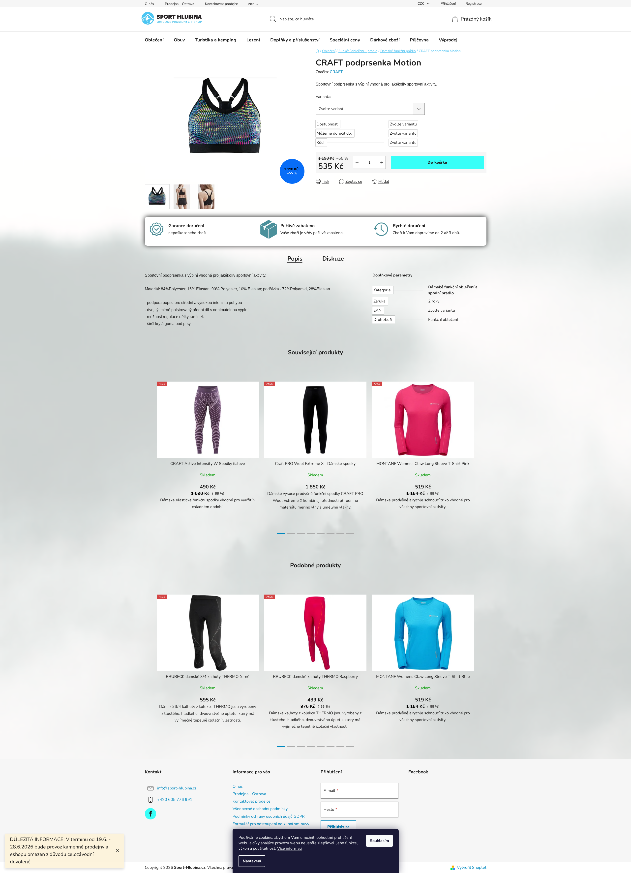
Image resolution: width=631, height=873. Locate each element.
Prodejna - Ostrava (179, 3)
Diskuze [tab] (333, 259)
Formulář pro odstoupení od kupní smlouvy (271, 824)
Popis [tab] (294, 259)
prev (149, 456)
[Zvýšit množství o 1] (382, 162)
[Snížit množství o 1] (357, 162)
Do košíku (437, 162)
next (482, 456)
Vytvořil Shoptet (471, 867)
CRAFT (336, 72)
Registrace (473, 3)
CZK (421, 3)
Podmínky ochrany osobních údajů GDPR (269, 816)
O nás (149, 3)
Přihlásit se (338, 827)
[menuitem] (154, 39)
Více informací (289, 848)
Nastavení (252, 861)
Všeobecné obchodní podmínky (260, 809)
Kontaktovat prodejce (221, 3)
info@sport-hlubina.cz (176, 788)
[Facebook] (150, 813)
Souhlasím (379, 840)
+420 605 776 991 (174, 799)
